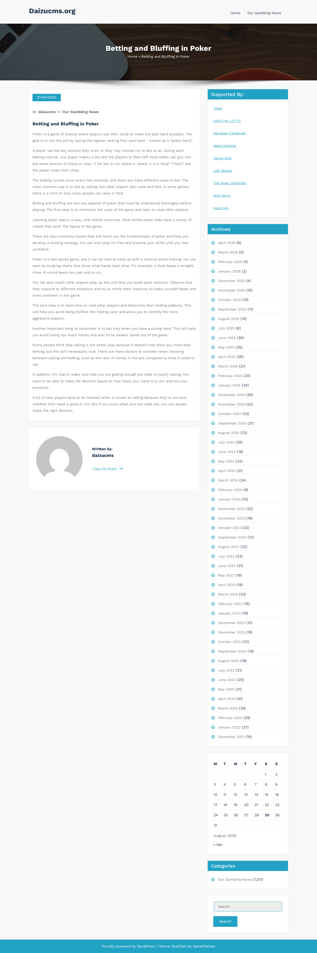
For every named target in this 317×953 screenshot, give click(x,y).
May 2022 (226, 689)
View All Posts (105, 469)
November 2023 (231, 518)
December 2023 (231, 509)
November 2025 (231, 290)
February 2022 (230, 718)
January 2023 (229, 613)
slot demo (222, 195)
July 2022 (226, 670)
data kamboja (224, 146)
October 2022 (229, 642)
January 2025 (229, 385)
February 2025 (230, 376)
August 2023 (228, 547)
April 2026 (226, 243)
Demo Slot (222, 158)
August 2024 (228, 433)
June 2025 (227, 338)
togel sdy (221, 208)
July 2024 (226, 442)
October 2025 (229, 300)
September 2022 (232, 651)
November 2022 (231, 632)
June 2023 (227, 566)
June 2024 (227, 452)
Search (225, 921)
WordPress (146, 946)
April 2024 (226, 471)
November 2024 (231, 404)
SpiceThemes (203, 946)
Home (235, 13)
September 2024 (232, 423)
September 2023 (232, 537)
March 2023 (228, 594)
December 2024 (231, 395)
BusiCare (180, 946)
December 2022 (231, 623)
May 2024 (226, 461)
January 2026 (229, 271)
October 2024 (229, 414)
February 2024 (230, 490)
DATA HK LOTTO (227, 121)
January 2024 (229, 499)
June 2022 (227, 680)
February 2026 (230, 262)
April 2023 (226, 585)
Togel (217, 108)
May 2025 (226, 347)
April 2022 (226, 699)
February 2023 (230, 604)
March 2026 (228, 252)
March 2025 (228, 366)
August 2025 (228, 319)
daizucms (47, 112)
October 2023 (229, 528)
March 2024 (228, 480)
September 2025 (232, 309)
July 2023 (226, 556)
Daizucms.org (52, 11)
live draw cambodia (229, 183)
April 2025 (226, 357)
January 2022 (229, 727)
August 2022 (228, 661)
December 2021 (231, 737)
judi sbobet (222, 171)
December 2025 (231, 281)
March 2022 (228, 708)
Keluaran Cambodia (229, 133)
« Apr (218, 844)
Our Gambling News (264, 13)
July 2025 (226, 328)
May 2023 (226, 575)
